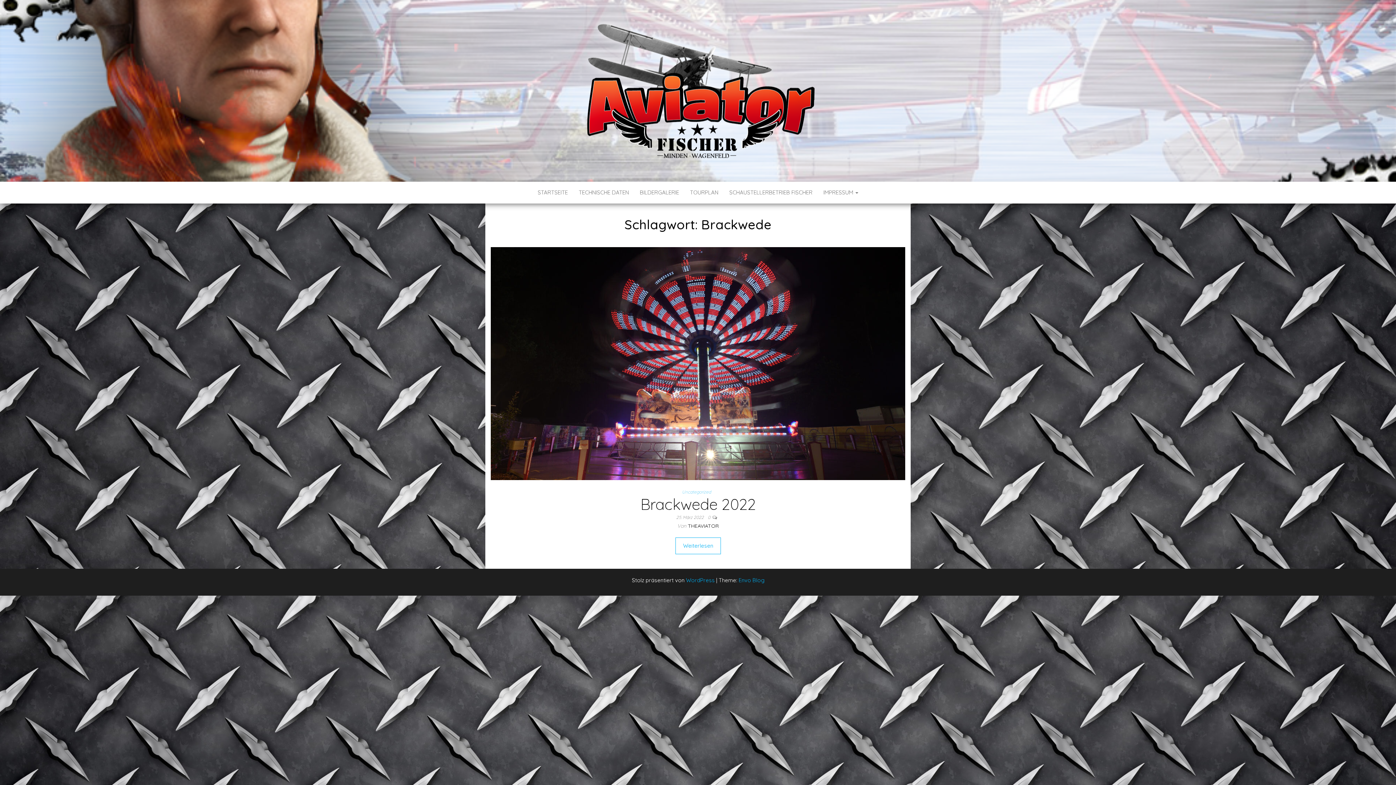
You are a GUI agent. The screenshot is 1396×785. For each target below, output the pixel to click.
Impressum (839, 192)
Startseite (553, 192)
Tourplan (704, 192)
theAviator (703, 526)
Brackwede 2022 (698, 504)
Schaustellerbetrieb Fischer (771, 192)
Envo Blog (752, 580)
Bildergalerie (659, 192)
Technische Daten (604, 192)
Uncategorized (696, 492)
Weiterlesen (698, 545)
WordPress (700, 580)
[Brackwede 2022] (698, 362)
